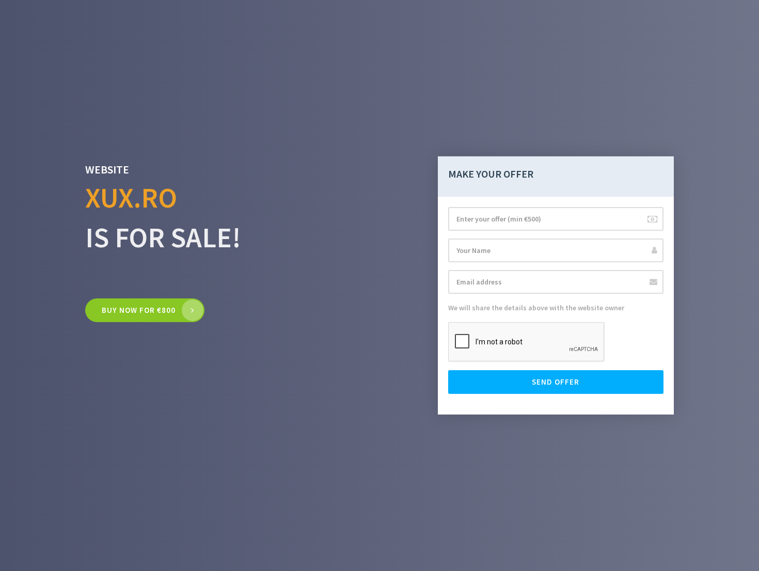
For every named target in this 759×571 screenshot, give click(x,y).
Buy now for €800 (139, 310)
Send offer (555, 382)
